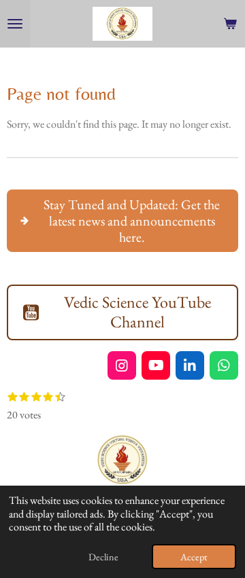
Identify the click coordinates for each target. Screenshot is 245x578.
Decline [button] (103, 556)
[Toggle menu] (15, 24)
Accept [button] (194, 556)
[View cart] (230, 24)
